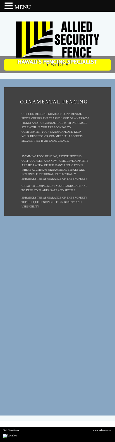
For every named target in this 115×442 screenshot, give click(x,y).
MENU (23, 7)
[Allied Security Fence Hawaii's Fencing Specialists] (57, 28)
